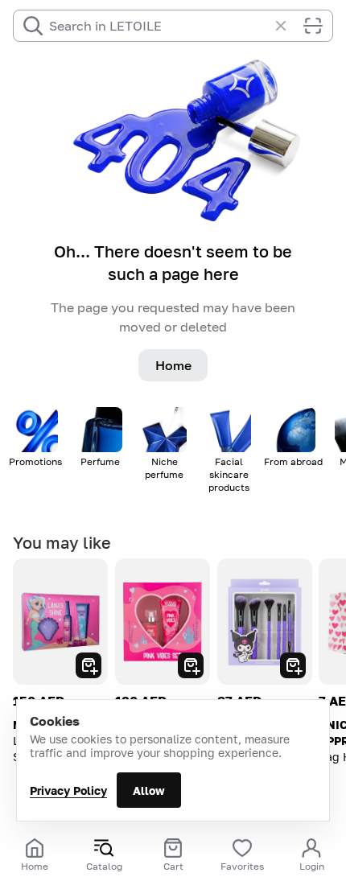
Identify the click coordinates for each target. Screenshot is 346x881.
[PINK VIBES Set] (162, 621)
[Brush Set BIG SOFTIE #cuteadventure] (264, 621)
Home (173, 365)
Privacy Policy (68, 790)
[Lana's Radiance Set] (60, 621)
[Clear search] (288, 25)
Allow (149, 790)
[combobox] (158, 25)
